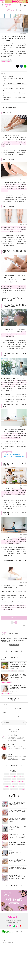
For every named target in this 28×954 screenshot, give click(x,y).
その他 (17, 716)
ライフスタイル (14, 789)
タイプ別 (22, 789)
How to (3, 61)
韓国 (14, 779)
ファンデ (6, 789)
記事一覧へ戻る (14, 651)
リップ (13, 781)
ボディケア (9, 59)
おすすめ (13, 774)
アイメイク (4, 708)
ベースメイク (18, 704)
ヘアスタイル (20, 781)
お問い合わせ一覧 (10, 942)
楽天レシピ (20, 670)
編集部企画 (21, 774)
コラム (3, 716)
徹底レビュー (7, 779)
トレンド (6, 781)
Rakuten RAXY (8, 5)
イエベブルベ (7, 784)
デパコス (21, 786)
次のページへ (14, 618)
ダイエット (9, 61)
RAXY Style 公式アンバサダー (11, 776)
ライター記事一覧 (14, 644)
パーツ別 (21, 784)
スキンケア (4, 704)
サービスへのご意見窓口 (17, 920)
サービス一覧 (4, 942)
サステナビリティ (17, 942)
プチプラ (15, 784)
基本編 (8, 670)
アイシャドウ (20, 779)
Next (24, 625)
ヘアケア (3, 712)
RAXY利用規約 (8, 920)
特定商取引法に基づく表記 (13, 922)
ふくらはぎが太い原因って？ (10, 76)
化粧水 (6, 786)
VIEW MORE (14, 766)
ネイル (17, 712)
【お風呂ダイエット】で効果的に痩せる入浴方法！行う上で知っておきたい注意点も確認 (14, 455)
